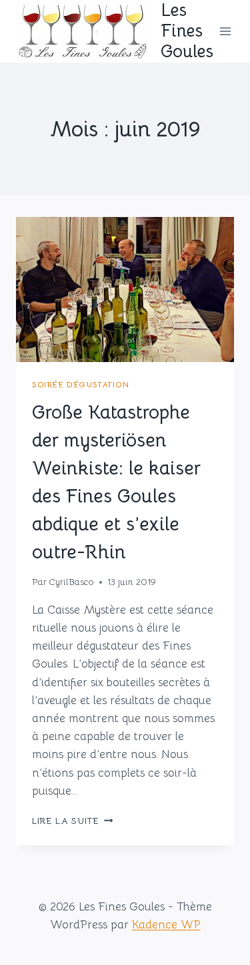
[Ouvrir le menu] (225, 31)
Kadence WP (166, 925)
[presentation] (125, 289)
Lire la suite (72, 821)
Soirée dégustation (80, 384)
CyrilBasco (71, 582)
